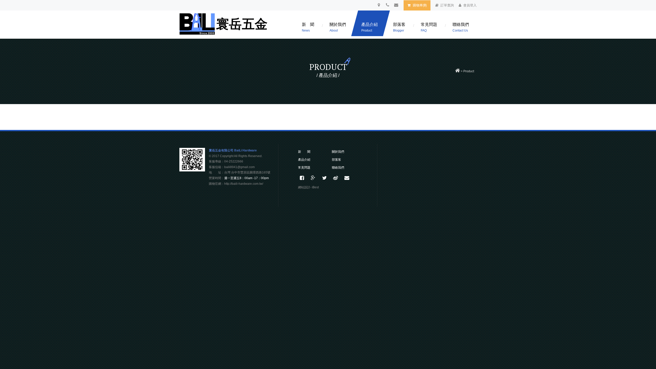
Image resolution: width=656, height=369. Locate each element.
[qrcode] (192, 170)
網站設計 (304, 187)
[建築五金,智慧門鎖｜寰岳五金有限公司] (324, 178)
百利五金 (224, 26)
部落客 (399, 27)
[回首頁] (457, 71)
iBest (315, 187)
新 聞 (308, 27)
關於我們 (338, 27)
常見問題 (429, 27)
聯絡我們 (461, 27)
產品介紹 (369, 27)
